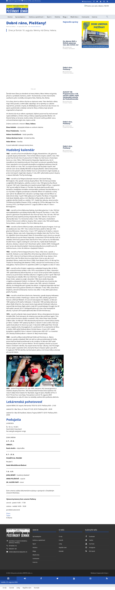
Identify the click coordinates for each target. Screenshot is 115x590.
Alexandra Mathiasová (36, 26)
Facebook (92, 536)
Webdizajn (93, 573)
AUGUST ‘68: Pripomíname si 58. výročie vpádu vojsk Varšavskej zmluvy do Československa (71, 95)
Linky (60, 544)
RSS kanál (92, 551)
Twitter (91, 540)
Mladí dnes (74, 17)
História (57, 17)
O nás (60, 536)
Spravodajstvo (20, 17)
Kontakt (61, 551)
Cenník (61, 540)
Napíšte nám (63, 547)
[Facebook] (94, 1)
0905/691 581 (13, 549)
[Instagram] (104, 1)
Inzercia (94, 17)
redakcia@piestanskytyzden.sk (18, 552)
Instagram (92, 547)
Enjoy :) (106, 573)
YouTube (91, 544)
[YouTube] (100, 1)
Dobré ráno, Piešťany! (67, 68)
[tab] (8, 578)
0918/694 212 (13, 546)
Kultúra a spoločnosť (36, 17)
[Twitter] (97, 1)
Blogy (65, 17)
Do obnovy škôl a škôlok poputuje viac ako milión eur (71, 43)
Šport (49, 17)
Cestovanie (85, 17)
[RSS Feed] (107, 1)
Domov (10, 17)
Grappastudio (99, 573)
